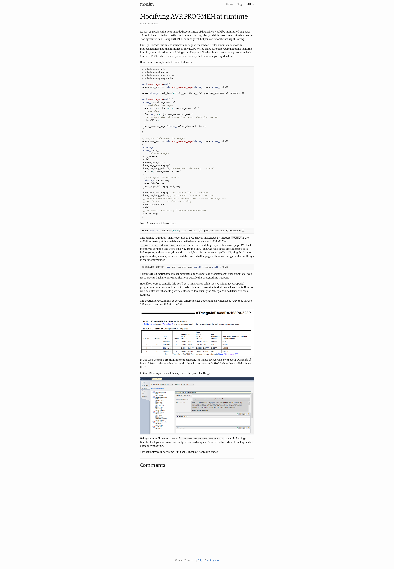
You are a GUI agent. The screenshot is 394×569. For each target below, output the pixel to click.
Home (229, 4)
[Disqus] (197, 509)
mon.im (147, 4)
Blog (239, 4)
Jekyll (201, 560)
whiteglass (213, 560)
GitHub (249, 4)
